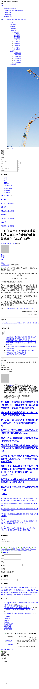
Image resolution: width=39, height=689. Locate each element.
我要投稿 (7, 618)
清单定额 (10, 587)
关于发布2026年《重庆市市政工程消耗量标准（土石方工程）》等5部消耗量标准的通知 (19, 459)
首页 (11, 23)
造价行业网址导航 (10, 8)
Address (3, 565)
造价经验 (13, 30)
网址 (2, 562)
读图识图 (7, 190)
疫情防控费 (8, 188)
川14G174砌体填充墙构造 (12, 606)
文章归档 (7, 616)
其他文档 (24, 590)
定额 (5, 178)
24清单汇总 (8, 16)
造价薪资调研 (8, 624)
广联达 (11, 592)
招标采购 (17, 34)
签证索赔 (17, 38)
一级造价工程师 (28, 588)
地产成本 (20, 594)
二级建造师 (17, 56)
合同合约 (17, 36)
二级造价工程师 (11, 595)
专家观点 (13, 26)
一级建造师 (17, 53)
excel (33, 594)
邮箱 (2, 558)
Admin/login (8, 185)
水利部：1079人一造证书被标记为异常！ (17, 608)
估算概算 (17, 41)
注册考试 (13, 51)
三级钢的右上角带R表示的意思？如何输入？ (18, 610)
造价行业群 (8, 12)
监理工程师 (17, 60)
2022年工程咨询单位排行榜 (16, 352)
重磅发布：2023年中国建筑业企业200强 (20, 350)
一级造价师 (17, 54)
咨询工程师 (17, 62)
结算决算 (17, 39)
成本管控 (17, 32)
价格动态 (13, 64)
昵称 (2, 555)
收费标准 (7, 184)
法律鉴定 (17, 47)
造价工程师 (4, 587)
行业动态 (13, 24)
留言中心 (7, 620)
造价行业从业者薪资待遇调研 (13, 10)
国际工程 (17, 43)
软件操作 (7, 192)
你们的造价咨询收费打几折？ (17, 354)
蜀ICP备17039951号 (7, 649)
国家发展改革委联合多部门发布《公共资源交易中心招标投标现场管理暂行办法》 (19, 448)
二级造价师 (17, 58)
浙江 (5, 182)
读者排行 (7, 622)
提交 (2, 568)
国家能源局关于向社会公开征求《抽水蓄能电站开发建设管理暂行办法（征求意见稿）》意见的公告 (21, 342)
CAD (37, 590)
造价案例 (17, 49)
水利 (5, 180)
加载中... (5, 494)
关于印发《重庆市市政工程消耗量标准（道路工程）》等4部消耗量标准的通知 (19, 423)
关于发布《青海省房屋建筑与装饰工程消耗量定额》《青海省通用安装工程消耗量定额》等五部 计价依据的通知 (19, 405)
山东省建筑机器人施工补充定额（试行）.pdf (19, 308)
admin (11, 385)
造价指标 (13, 28)
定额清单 (17, 45)
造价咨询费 (8, 14)
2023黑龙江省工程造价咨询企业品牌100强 (17, 613)
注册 (2, 5)
